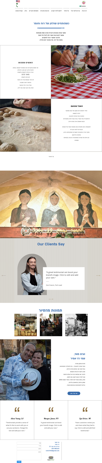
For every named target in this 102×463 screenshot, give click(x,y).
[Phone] (17, 6)
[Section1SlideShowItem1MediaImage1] (49, 299)
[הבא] (98, 275)
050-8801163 (55, 448)
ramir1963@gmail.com (52, 451)
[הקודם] (4, 275)
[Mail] (17, 4)
